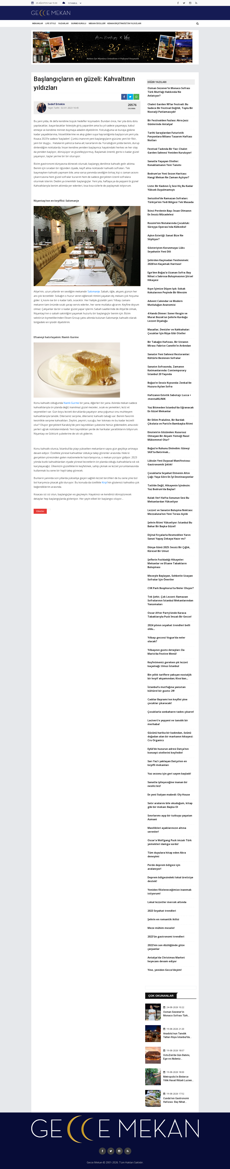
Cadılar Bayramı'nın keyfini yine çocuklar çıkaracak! (167, 701)
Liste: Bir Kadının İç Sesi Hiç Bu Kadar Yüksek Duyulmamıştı (170, 187)
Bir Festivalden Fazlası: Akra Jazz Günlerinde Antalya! (168, 122)
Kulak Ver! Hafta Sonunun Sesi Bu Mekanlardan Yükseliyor (168, 499)
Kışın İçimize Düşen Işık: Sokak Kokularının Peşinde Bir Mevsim (167, 290)
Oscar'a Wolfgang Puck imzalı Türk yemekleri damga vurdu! (170, 842)
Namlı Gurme (71, 403)
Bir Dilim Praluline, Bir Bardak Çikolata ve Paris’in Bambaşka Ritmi (170, 421)
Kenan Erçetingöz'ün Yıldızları (124, 23)
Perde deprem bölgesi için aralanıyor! (164, 866)
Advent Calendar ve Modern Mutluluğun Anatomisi (165, 302)
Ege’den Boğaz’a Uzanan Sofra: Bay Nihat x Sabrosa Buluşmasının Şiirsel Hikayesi (170, 276)
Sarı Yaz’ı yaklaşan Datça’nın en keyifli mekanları (167, 763)
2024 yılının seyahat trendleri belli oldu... (169, 627)
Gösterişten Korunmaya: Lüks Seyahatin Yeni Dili (166, 249)
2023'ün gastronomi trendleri (166, 936)
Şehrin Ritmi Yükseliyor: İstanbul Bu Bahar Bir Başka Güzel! (170, 524)
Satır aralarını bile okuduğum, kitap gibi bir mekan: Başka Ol (170, 805)
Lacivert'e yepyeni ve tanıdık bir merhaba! (168, 722)
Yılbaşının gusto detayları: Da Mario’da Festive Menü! (166, 651)
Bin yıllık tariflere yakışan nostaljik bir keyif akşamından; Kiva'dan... (170, 676)
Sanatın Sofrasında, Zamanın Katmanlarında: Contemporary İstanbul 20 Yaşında (167, 370)
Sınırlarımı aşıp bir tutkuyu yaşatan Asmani (170, 817)
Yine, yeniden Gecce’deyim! (165, 970)
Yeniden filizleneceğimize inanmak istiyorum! (170, 891)
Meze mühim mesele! (161, 928)
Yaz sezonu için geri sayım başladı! (169, 773)
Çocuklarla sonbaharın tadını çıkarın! (171, 711)
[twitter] (184, 3)
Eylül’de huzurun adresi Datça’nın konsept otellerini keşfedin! (168, 750)
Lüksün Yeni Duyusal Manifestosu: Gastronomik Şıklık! (169, 462)
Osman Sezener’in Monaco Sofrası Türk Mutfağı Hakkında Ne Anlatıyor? (169, 91)
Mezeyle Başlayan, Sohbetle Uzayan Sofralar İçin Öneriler (170, 577)
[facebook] (178, 3)
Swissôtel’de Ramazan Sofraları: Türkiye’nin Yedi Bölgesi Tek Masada (171, 200)
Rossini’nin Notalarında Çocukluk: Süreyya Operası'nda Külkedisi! (168, 225)
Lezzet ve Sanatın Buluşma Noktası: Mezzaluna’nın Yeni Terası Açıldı (170, 512)
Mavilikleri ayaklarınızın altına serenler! (167, 829)
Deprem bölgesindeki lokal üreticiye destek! (170, 879)
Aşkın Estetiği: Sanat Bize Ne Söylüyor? (165, 237)
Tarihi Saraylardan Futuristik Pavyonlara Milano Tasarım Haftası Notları (170, 136)
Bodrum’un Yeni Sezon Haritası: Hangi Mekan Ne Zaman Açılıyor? (168, 175)
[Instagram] (190, 3)
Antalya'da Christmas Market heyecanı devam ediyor (166, 959)
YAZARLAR (63, 23)
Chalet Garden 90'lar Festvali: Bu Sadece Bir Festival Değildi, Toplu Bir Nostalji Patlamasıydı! (170, 108)
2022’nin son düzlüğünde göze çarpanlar (166, 947)
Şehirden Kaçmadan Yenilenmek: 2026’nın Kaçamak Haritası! (168, 262)
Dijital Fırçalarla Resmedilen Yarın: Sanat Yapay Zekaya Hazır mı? (169, 536)
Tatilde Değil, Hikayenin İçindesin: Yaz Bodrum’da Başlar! (169, 487)
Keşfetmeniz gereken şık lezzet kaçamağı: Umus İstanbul (168, 664)
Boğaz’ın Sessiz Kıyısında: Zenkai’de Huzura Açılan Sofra (170, 384)
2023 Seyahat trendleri (162, 910)
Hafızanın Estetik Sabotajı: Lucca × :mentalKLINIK (169, 397)
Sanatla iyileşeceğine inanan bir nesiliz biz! (167, 784)
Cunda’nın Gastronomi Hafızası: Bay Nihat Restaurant (176, 1102)
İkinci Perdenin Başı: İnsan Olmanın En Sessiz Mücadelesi (169, 212)
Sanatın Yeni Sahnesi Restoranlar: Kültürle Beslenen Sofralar (169, 356)
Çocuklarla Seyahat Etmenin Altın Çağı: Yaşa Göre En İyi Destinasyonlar (171, 475)
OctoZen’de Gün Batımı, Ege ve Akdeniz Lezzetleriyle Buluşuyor (176, 1059)
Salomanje (94, 291)
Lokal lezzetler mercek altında (167, 902)
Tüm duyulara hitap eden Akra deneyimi (167, 854)
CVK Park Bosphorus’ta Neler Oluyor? (171, 588)
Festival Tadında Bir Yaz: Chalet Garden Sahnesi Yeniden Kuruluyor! (170, 150)
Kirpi (104, 482)
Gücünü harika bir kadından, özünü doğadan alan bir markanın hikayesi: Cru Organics (170, 736)
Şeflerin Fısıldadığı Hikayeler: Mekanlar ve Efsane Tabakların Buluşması (167, 563)
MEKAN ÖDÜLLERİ (97, 23)
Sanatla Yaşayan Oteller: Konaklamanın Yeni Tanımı (164, 163)
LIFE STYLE (50, 23)
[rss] (196, 3)
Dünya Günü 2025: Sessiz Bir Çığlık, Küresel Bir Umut (169, 549)
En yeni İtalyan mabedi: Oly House (169, 794)
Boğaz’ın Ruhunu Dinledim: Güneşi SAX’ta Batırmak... (169, 450)
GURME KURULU (78, 23)
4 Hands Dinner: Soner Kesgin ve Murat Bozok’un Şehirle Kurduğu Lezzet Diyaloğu (168, 317)
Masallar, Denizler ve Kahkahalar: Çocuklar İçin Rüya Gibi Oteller (169, 331)
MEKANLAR (37, 23)
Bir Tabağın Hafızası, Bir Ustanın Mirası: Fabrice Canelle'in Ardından (169, 343)
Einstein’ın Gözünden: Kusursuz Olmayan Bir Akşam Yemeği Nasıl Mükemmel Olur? (168, 435)
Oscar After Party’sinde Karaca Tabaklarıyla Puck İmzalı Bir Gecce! (170, 614)
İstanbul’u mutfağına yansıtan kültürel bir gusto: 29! (167, 689)
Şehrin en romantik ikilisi (163, 919)
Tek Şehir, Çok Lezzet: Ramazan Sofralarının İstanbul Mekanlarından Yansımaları (170, 600)
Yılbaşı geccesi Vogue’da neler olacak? (166, 639)
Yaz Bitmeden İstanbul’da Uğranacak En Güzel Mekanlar (171, 409)
